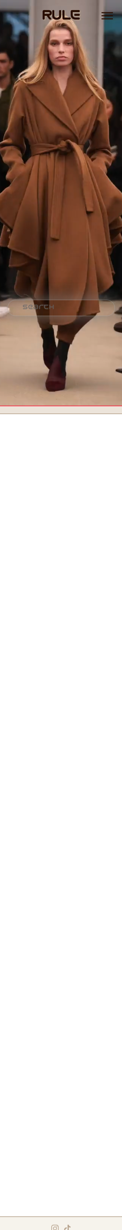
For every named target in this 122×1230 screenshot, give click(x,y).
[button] (15, 442)
